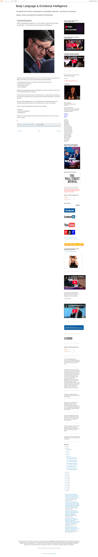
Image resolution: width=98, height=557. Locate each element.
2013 (66, 484)
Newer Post (19, 130)
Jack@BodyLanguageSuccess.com (71, 80)
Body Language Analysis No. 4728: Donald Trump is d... (72, 458)
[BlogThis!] (38, 124)
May (67, 454)
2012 (66, 485)
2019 (66, 473)
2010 (66, 489)
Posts (67, 197)
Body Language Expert (30, 126)
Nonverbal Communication (52, 126)
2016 (66, 478)
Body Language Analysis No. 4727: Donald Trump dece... (72, 464)
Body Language (23, 126)
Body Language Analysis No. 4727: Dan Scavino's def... (71, 461)
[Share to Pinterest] (43, 124)
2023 (66, 472)
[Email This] (37, 124)
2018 (66, 475)
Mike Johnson (44, 126)
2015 (66, 480)
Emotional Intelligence (38, 126)
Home (39, 130)
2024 (66, 448)
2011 (66, 487)
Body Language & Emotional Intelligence (41, 6)
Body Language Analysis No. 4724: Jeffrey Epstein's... (71, 466)
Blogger (54, 553)
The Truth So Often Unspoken (71, 251)
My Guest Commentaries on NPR (70, 237)
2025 (66, 446)
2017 (66, 477)
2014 (66, 482)
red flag (58, 126)
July (67, 451)
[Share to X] (40, 124)
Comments (68, 199)
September (68, 449)
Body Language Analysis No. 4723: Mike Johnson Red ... (72, 469)
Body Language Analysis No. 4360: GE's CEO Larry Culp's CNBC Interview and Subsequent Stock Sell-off (72, 190)
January (68, 456)
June (67, 453)
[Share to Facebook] (41, 124)
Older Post (59, 130)
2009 (66, 490)
